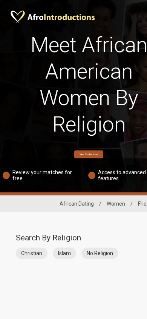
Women (116, 204)
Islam (64, 253)
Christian (31, 253)
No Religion (100, 253)
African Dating (77, 204)
